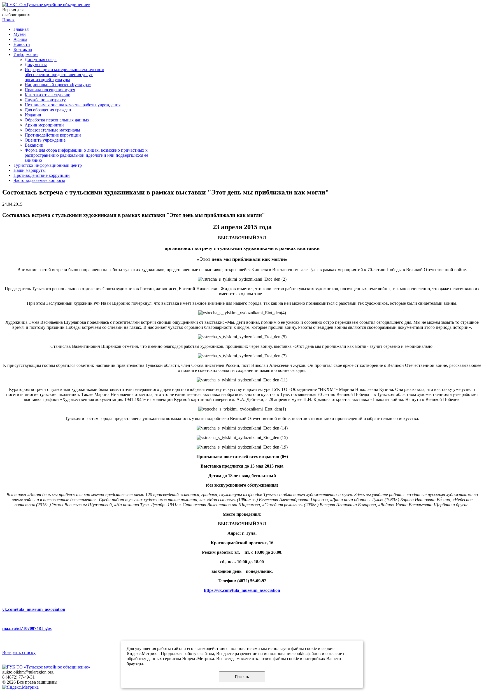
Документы (36, 64)
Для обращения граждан (48, 109)
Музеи (19, 34)
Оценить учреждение (45, 140)
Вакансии (34, 145)
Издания (33, 114)
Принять (242, 677)
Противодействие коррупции (53, 135)
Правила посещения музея (50, 89)
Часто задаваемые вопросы (39, 180)
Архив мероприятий (44, 125)
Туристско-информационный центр (47, 165)
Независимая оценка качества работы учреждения (72, 104)
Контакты (22, 49)
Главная (21, 29)
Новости (21, 44)
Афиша (20, 39)
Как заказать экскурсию (47, 94)
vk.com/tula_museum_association (33, 609)
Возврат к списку (19, 652)
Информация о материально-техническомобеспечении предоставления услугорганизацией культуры (64, 74)
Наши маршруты (29, 170)
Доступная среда (41, 59)
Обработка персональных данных (57, 120)
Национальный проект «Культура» (58, 84)
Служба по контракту (45, 99)
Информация (25, 54)
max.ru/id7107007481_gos (27, 628)
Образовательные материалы (52, 130)
